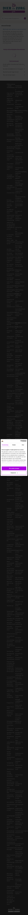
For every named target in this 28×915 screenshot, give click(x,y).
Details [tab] (14, 444)
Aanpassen (13, 472)
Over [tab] (23, 444)
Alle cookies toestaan (14, 468)
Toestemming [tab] (5, 444)
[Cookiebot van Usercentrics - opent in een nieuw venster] (20, 441)
